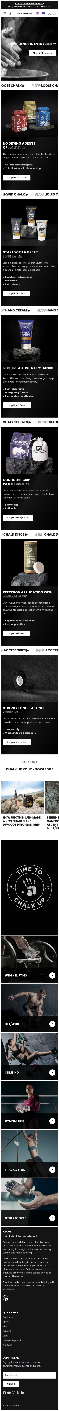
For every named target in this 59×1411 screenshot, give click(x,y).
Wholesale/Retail (12, 1340)
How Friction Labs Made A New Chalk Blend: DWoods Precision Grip (22, 820)
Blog (5, 1335)
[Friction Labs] (25, 13)
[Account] (48, 13)
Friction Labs (15, 1405)
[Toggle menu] (5, 13)
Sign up (11, 1383)
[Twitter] (18, 1392)
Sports (6, 1321)
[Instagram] (14, 1392)
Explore (7, 1331)
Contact (7, 1345)
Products (8, 1317)
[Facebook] (5, 1392)
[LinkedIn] (23, 1392)
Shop (5, 1326)
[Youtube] (9, 1392)
